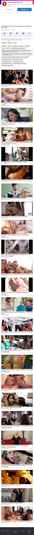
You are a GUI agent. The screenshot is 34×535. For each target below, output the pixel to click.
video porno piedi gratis (7, 65)
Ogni (3, 48)
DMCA (7, 531)
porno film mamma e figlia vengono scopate (12, 59)
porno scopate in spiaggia (20, 63)
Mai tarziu (9, 9)
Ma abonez (25, 9)
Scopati (21, 46)
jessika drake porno (6, 61)
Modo (8, 48)
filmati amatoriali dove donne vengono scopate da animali (15, 57)
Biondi (9, 46)
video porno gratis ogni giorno (18, 48)
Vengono (15, 46)
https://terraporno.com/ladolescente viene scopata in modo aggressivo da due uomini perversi (15, 51)
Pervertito (27, 46)
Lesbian (4, 42)
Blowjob (10, 42)
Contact (22, 531)
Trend (15, 42)
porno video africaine (18, 61)
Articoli (3, 531)
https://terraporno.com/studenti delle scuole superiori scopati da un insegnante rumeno (16, 54)
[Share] (30, 33)
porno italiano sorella (7, 63)
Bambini (4, 46)
